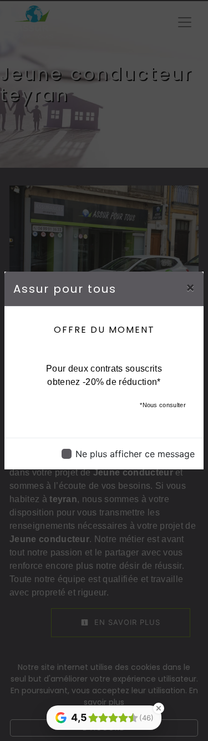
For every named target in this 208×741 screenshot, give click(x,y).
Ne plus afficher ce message (135, 453)
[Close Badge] (158, 708)
